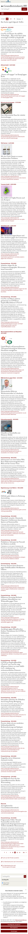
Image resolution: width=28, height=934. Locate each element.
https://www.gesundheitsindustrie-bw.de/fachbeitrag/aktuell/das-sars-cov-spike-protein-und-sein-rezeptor (13, 219)
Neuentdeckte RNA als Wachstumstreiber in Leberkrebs (12, 392)
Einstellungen (14, 931)
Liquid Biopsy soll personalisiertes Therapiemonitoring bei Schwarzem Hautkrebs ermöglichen (13, 348)
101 (24, 852)
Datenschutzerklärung (21, 920)
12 (17, 852)
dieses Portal (6, 883)
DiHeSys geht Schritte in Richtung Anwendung (13, 497)
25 (7, 19)
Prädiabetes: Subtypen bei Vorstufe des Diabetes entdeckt (13, 543)
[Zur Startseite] (14, 6)
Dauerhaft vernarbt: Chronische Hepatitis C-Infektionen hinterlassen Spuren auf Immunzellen (13, 520)
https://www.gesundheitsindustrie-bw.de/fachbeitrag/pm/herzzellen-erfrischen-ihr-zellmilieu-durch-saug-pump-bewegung (13, 714)
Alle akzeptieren (14, 927)
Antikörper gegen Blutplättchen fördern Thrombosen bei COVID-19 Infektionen (13, 631)
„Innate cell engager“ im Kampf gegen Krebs (14, 76)
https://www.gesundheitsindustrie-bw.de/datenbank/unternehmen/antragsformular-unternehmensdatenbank (14, 811)
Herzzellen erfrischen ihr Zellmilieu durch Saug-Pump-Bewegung (13, 701)
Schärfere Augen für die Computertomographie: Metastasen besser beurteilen (13, 267)
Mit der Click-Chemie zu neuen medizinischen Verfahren (11, 157)
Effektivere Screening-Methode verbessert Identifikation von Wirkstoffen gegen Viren (11, 599)
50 (11, 19)
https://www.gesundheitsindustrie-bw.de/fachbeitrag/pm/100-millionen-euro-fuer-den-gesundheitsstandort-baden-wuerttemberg (13, 797)
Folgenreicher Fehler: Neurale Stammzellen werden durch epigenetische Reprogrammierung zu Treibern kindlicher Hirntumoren (13, 823)
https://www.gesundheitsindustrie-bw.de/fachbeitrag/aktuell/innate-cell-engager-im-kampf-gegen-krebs (13, 96)
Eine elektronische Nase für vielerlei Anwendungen (13, 116)
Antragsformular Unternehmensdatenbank (10, 807)
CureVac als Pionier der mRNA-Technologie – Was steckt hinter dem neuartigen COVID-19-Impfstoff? (13, 36)
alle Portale (6, 884)
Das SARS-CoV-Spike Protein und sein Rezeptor (13, 199)
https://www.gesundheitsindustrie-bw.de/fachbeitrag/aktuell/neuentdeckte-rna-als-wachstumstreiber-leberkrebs (13, 413)
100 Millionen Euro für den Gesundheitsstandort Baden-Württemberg (11, 780)
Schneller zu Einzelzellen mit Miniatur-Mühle (10, 434)
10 (12, 852)
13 (19, 852)
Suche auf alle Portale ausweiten (10, 858)
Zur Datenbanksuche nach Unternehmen (12, 861)
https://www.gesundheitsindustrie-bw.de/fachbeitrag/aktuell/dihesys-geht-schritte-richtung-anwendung (13, 509)
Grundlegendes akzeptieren (14, 924)
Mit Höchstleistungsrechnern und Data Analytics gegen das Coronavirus (14, 237)
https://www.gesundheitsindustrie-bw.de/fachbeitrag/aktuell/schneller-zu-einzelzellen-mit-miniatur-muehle (11, 451)
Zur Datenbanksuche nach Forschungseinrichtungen (9, 866)
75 (15, 19)
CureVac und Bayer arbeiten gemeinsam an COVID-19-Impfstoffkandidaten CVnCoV (11, 301)
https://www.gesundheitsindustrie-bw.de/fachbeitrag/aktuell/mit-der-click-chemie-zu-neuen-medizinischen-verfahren (13, 178)
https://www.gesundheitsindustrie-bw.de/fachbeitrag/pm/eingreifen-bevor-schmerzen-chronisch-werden (11, 770)
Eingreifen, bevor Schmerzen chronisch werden (10, 759)
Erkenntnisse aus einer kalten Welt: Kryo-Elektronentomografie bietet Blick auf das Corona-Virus (13, 462)
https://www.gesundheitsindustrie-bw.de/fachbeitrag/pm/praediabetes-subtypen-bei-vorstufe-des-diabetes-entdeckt (13, 557)
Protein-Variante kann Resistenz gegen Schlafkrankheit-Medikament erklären (13, 568)
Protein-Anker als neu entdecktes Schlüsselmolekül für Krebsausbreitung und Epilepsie (12, 725)
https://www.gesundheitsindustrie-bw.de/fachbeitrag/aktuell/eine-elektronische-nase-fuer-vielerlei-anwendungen (13, 136)
